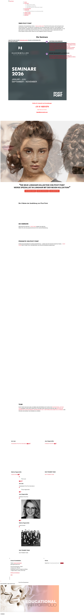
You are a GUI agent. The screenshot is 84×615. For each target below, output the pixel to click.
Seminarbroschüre (24, 40)
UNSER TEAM (27, 12)
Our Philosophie (27, 8)
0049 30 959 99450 (18, 563)
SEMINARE (26, 9)
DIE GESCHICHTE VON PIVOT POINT (35, 7)
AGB (11, 575)
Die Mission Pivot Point (31, 6)
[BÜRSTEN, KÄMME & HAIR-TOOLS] (41, 272)
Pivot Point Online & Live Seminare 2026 (35, 11)
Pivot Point (26, 3)
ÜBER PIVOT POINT (31, 4)
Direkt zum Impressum (15, 572)
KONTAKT (26, 15)
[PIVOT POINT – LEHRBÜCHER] (42, 369)
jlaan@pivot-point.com (42, 112)
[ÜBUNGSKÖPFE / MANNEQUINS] (41, 321)
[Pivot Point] (11, 1)
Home (25, 2)
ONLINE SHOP (27, 13)
